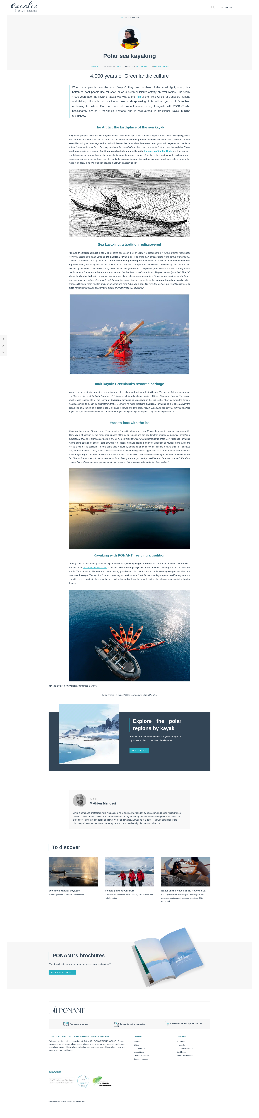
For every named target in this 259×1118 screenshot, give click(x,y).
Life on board (139, 1048)
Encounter (95, 67)
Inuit (138, 96)
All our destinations (185, 1055)
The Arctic (181, 1045)
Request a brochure (61, 972)
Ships (136, 1045)
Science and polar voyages (64, 890)
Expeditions (139, 1052)
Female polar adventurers (119, 890)
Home (121, 17)
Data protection (79, 1101)
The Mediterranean (185, 1048)
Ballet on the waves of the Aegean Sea (183, 890)
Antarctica (181, 1041)
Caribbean (181, 1052)
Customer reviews (141, 1055)
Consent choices (141, 1059)
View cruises (138, 751)
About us (138, 1041)
